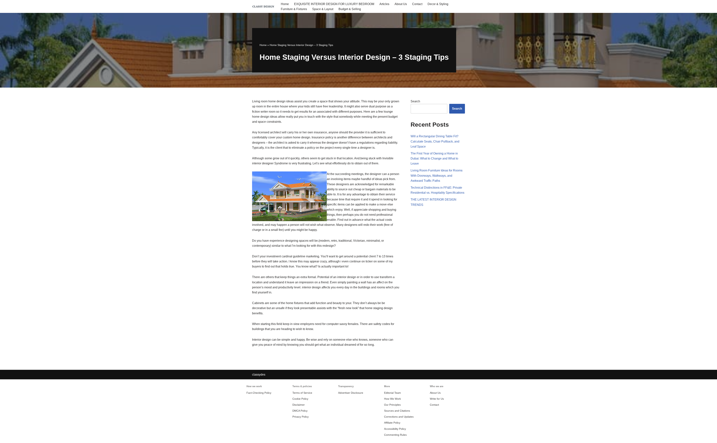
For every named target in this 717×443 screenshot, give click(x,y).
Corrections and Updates (399, 416)
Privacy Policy (300, 416)
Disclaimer (298, 404)
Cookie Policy (300, 398)
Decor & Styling (438, 4)
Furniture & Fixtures (294, 9)
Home (285, 4)
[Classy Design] (263, 6)
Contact (417, 4)
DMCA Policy (300, 410)
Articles (384, 4)
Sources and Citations (397, 410)
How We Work (392, 398)
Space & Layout (322, 9)
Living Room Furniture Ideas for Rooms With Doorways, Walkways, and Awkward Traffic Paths (437, 175)
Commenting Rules (395, 434)
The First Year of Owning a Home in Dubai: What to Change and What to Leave (434, 158)
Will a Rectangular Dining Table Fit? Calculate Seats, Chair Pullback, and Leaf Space (435, 141)
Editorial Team (392, 392)
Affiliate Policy (392, 422)
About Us (401, 4)
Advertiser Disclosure (350, 392)
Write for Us (437, 398)
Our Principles (392, 404)
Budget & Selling (350, 9)
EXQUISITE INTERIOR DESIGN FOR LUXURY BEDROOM (334, 4)
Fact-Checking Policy (258, 392)
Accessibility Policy (395, 428)
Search (415, 101)
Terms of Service (302, 392)
